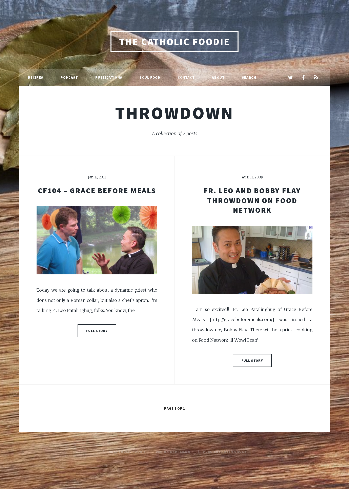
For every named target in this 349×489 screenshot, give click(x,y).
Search (249, 77)
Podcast (69, 77)
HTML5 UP (184, 451)
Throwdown (174, 113)
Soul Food (150, 77)
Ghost (240, 451)
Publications (108, 77)
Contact (186, 77)
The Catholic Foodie (174, 42)
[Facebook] (303, 78)
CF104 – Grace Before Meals (97, 190)
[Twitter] (290, 78)
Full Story (97, 331)
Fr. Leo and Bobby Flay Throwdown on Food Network (252, 200)
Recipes (35, 77)
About (218, 77)
